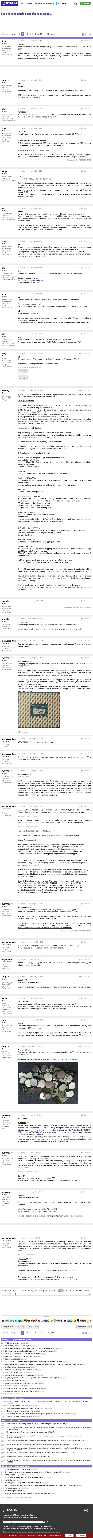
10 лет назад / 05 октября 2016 (30, 1046)
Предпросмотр (33, 1327)
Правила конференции (24, 1526)
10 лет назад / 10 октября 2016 (30, 1115)
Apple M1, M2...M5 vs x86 (13, 1380)
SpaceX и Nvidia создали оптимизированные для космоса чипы (28, 1456)
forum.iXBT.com (49, 1532)
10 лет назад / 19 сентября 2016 (30, 754)
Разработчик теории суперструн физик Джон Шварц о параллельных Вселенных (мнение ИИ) (39, 1414)
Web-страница (7, 650)
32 (44, 34)
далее (52, 34)
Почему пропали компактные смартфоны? (20, 1375)
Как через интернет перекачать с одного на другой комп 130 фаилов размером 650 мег (35, 1472)
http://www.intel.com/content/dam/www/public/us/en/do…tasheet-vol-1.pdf (48, 835)
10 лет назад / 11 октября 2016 (30, 1192)
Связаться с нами (9, 1526)
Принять (69, 1535)
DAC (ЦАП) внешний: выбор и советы (17, 1367)
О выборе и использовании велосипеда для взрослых (24, 1388)
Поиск (35, 1526)
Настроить (81, 1535)
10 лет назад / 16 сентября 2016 (30, 739)
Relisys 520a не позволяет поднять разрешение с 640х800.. (25, 1477)
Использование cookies (11, 1529)
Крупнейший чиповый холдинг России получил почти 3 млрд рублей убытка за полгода (37, 1424)
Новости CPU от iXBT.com (11, 1420)
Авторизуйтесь (8, 1327)
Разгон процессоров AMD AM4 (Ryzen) (18, 1346)
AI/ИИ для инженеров (12, 1343)
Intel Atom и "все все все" (14, 1372)
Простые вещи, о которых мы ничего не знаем (21, 1370)
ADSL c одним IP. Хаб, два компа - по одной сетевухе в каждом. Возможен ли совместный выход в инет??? (41, 1485)
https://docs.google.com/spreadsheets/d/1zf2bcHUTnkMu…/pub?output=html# (50, 629)
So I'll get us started (26, 401)
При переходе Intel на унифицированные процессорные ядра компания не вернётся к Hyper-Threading (42, 1444)
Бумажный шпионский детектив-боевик (21, 1411)
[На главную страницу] (9, 3)
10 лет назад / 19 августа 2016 (30, 241)
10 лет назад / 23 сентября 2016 (30, 959)
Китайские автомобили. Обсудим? (16, 1386)
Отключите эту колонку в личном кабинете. (17, 1497)
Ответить (87, 41)
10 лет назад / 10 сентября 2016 (30, 390)
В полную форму (84, 1327)
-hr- (3, 1294)
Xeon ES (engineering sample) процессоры (26, 14)
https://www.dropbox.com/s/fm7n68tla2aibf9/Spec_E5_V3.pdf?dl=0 (45, 928)
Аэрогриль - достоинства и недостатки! (18, 1356)
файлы (17, 1294)
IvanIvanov (24, 732)
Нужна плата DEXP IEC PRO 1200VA (18, 1406)
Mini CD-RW (8, 1480)
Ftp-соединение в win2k (13, 1488)
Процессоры (5, 10)
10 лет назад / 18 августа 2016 (30, 41)
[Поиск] (76, 3)
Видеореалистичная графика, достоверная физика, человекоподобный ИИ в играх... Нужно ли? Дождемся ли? (43, 1364)
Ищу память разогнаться (13, 1491)
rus (7, 1294)
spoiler (44, 1290)
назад (13, 34)
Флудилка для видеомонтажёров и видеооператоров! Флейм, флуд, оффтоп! (32, 1378)
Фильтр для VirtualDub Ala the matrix (19, 1416)
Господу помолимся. (12, 1394)
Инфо (81, 41)
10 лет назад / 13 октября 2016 (30, 1238)
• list (66, 1290)
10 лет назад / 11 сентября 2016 (30, 619)
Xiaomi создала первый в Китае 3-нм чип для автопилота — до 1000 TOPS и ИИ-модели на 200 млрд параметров (45, 1440)
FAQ (40, 1526)
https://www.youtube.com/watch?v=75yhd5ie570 (37, 1209)
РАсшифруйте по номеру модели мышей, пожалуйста (23, 1483)
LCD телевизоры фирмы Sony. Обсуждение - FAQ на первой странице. (29, 1351)
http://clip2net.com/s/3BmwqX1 (31, 280)
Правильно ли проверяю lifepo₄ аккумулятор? (21, 1383)
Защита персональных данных (44, 1529)
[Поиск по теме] (86, 34)
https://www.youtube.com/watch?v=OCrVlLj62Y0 (37, 1211)
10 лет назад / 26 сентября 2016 (30, 998)
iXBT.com (6, 1532)
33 (48, 34)
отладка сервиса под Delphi (14, 1475)
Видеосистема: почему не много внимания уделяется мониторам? (27, 1493)
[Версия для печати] (83, 34)
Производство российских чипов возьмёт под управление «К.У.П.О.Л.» (31, 1432)
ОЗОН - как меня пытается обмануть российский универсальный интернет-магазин (33, 1362)
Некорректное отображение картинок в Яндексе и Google (27, 1408)
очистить (23, 1294)
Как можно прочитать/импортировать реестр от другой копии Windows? (30, 1348)
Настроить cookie (26, 1529)
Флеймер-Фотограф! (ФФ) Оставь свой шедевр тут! (23, 1391)
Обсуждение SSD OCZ (12, 1359)
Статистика (47, 1526)
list (70, 1290)
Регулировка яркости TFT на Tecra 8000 (18, 1469)
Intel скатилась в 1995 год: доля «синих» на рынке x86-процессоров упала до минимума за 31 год (40, 1452)
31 (41, 34)
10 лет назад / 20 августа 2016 (30, 334)
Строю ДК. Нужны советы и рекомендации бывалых (23, 1354)
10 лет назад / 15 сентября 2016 (30, 640)
